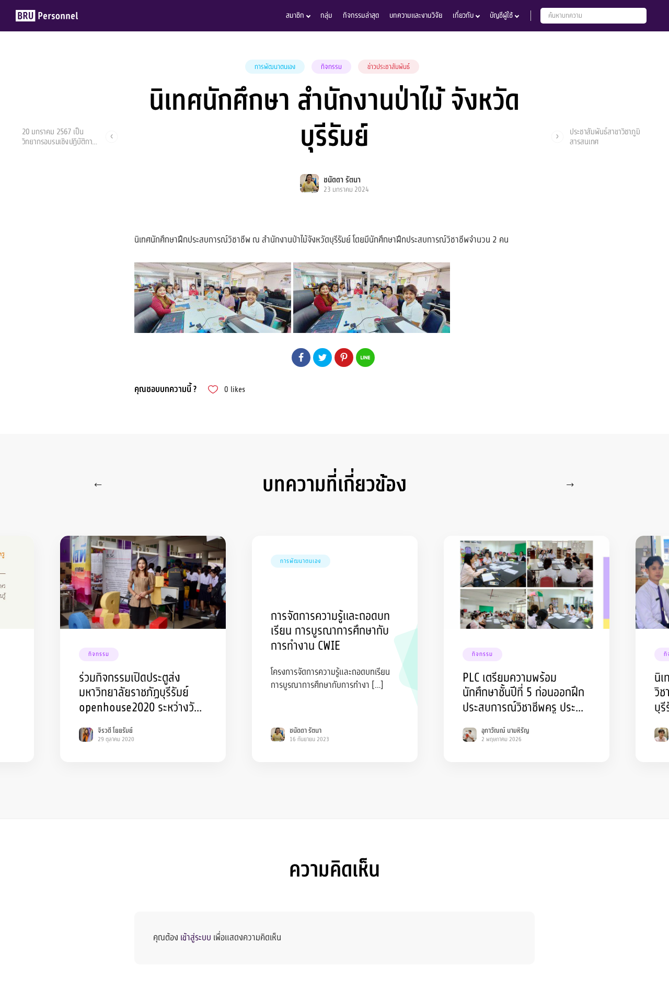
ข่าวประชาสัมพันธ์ (388, 67)
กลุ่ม (326, 15)
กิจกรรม (331, 67)
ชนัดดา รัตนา (342, 180)
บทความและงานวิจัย (415, 15)
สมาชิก (295, 15)
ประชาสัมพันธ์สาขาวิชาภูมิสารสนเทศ (605, 136)
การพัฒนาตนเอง (275, 67)
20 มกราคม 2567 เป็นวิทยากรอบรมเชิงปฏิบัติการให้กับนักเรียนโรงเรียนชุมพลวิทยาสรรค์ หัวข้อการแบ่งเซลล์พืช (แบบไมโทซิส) (59, 136)
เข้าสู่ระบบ (195, 937)
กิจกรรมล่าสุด (361, 15)
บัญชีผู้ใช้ (501, 15)
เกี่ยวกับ (463, 15)
